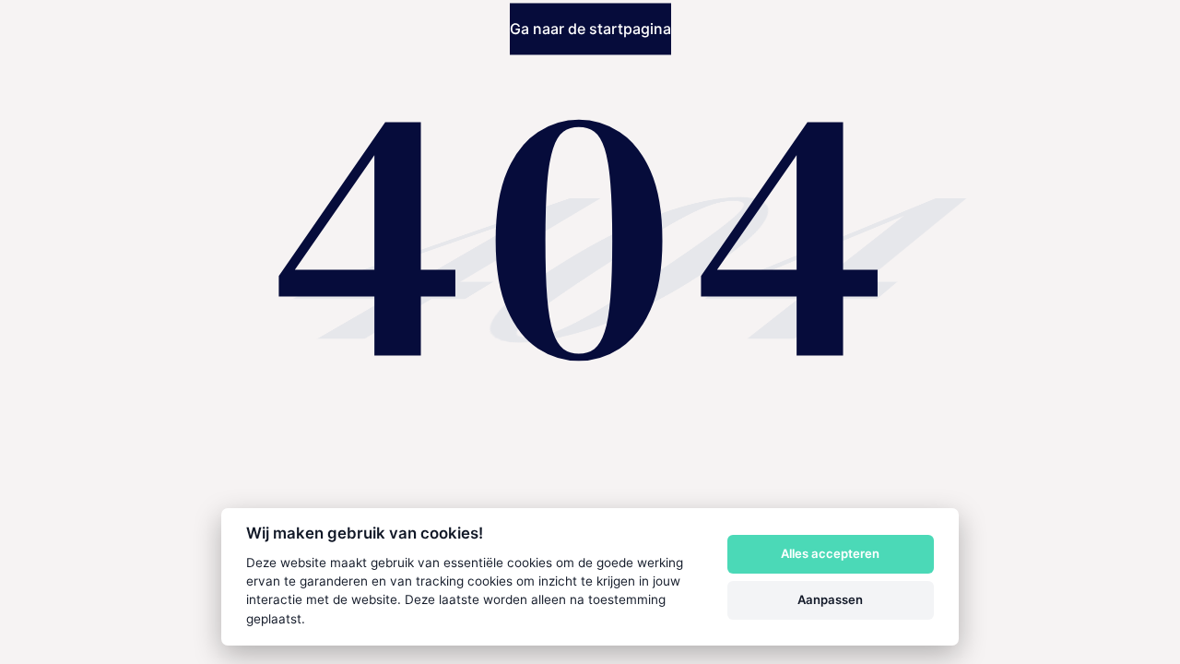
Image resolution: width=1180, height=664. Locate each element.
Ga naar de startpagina (590, 29)
